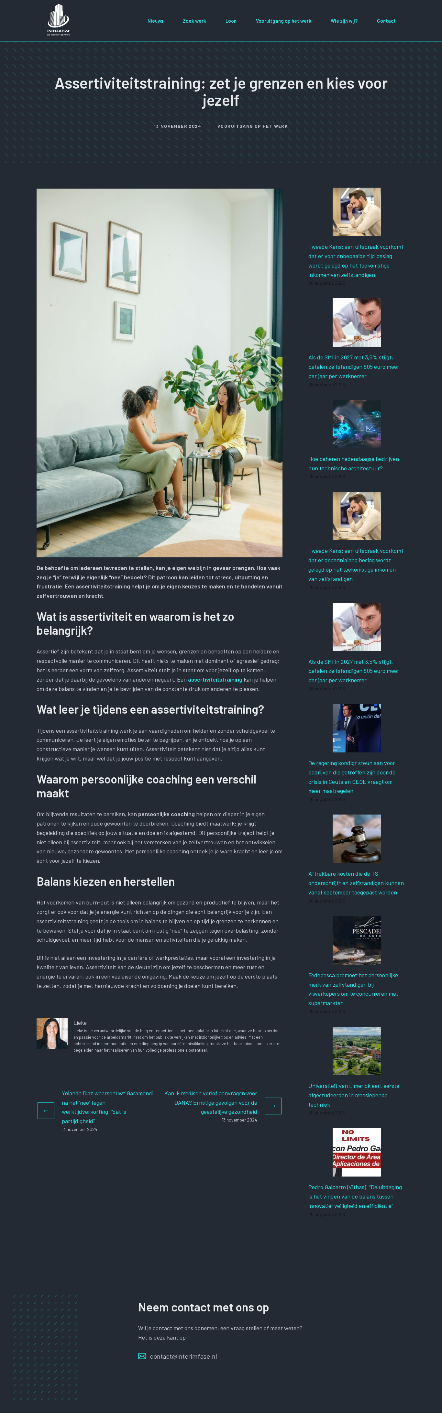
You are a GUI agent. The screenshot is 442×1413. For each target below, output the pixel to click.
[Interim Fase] (59, 19)
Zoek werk (194, 21)
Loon (231, 21)
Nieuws (155, 21)
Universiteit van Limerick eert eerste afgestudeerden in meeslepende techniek (353, 1095)
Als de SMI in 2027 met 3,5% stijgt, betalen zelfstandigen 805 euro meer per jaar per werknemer (353, 366)
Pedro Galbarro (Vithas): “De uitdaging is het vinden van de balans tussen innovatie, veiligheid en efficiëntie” (355, 1196)
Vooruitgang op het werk (283, 21)
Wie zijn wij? (344, 21)
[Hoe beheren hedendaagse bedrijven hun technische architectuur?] (357, 443)
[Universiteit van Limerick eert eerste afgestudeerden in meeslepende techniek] (357, 1070)
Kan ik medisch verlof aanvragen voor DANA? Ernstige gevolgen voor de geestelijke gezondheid (210, 1102)
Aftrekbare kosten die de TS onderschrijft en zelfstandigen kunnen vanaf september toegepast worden (356, 883)
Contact (386, 21)
